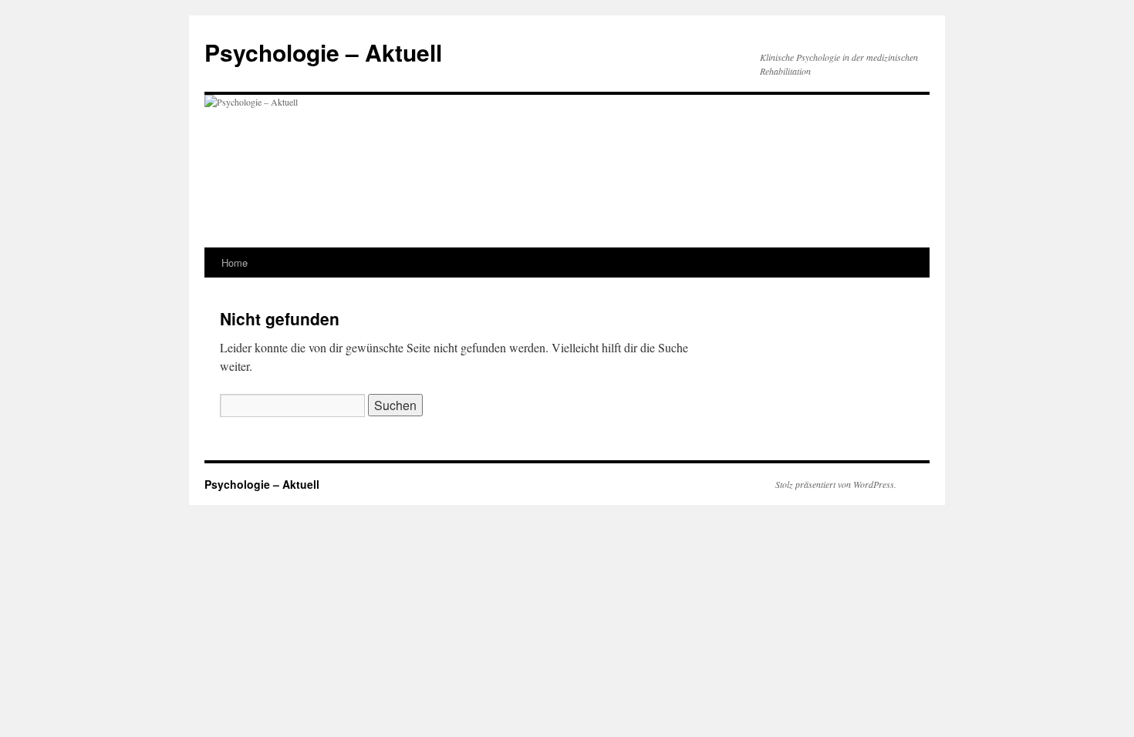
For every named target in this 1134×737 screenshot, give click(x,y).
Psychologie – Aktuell (323, 52)
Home (234, 262)
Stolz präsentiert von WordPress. (835, 484)
